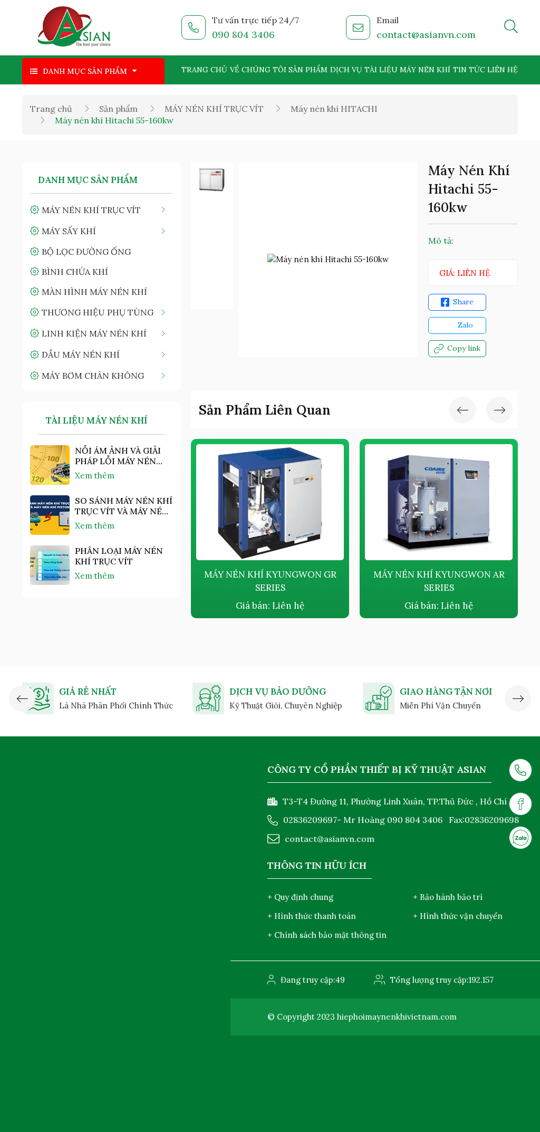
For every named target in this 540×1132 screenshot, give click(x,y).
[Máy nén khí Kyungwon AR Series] (289, 502)
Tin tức (469, 69)
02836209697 (310, 819)
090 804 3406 (243, 34)
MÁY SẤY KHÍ (69, 231)
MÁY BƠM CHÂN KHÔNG (93, 375)
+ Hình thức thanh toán (311, 916)
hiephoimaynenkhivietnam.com (397, 1017)
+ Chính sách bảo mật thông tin (327, 935)
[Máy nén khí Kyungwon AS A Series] (458, 502)
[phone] (520, 770)
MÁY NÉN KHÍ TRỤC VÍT (214, 108)
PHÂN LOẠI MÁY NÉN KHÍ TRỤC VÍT (119, 556)
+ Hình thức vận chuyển (458, 916)
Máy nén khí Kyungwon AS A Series (458, 581)
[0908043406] (520, 837)
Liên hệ (502, 69)
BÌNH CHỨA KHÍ (75, 271)
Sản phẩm (307, 69)
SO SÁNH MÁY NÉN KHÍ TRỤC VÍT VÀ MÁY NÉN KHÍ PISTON (123, 505)
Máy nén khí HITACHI (334, 108)
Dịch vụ (346, 69)
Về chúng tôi (258, 69)
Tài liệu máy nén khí (407, 69)
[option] (212, 179)
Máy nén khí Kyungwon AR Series (288, 581)
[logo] (74, 28)
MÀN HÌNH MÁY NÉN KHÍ (94, 291)
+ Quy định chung (300, 897)
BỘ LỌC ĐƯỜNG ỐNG (86, 251)
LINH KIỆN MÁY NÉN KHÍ (94, 333)
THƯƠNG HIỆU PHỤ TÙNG (97, 312)
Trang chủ (204, 69)
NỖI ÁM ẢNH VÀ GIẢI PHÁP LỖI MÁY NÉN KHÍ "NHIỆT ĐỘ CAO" (118, 455)
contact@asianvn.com (426, 34)
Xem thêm (94, 476)
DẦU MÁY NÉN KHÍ (81, 354)
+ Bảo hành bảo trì (448, 897)
